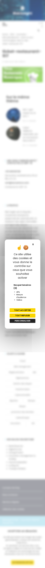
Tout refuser (22, 315)
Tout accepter (22, 310)
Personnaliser (22, 320)
